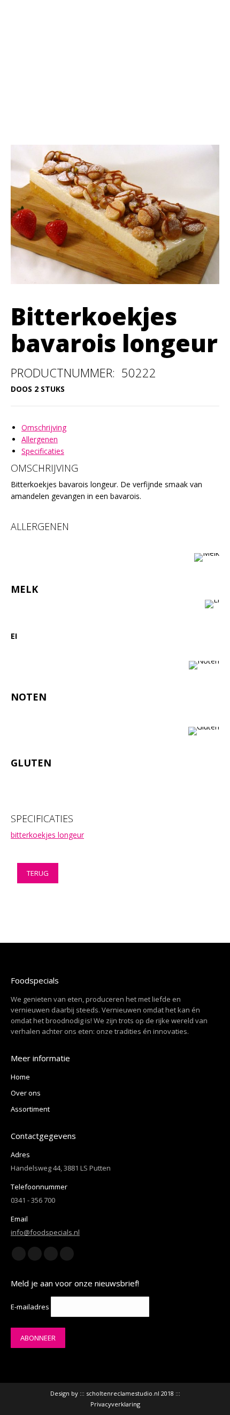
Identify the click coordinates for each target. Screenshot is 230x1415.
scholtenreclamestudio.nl (122, 1393)
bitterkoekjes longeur (47, 835)
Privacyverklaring (115, 1404)
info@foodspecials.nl (45, 1232)
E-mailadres (30, 1307)
